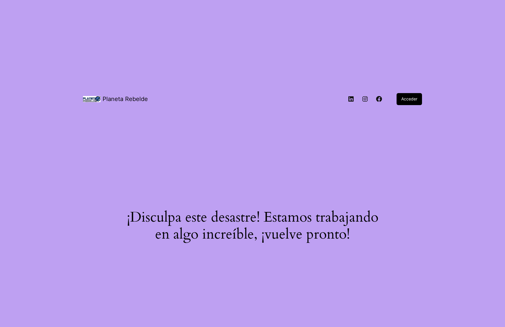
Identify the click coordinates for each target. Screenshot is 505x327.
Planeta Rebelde (125, 98)
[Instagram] (365, 98)
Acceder (409, 98)
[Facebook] (379, 98)
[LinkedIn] (350, 98)
